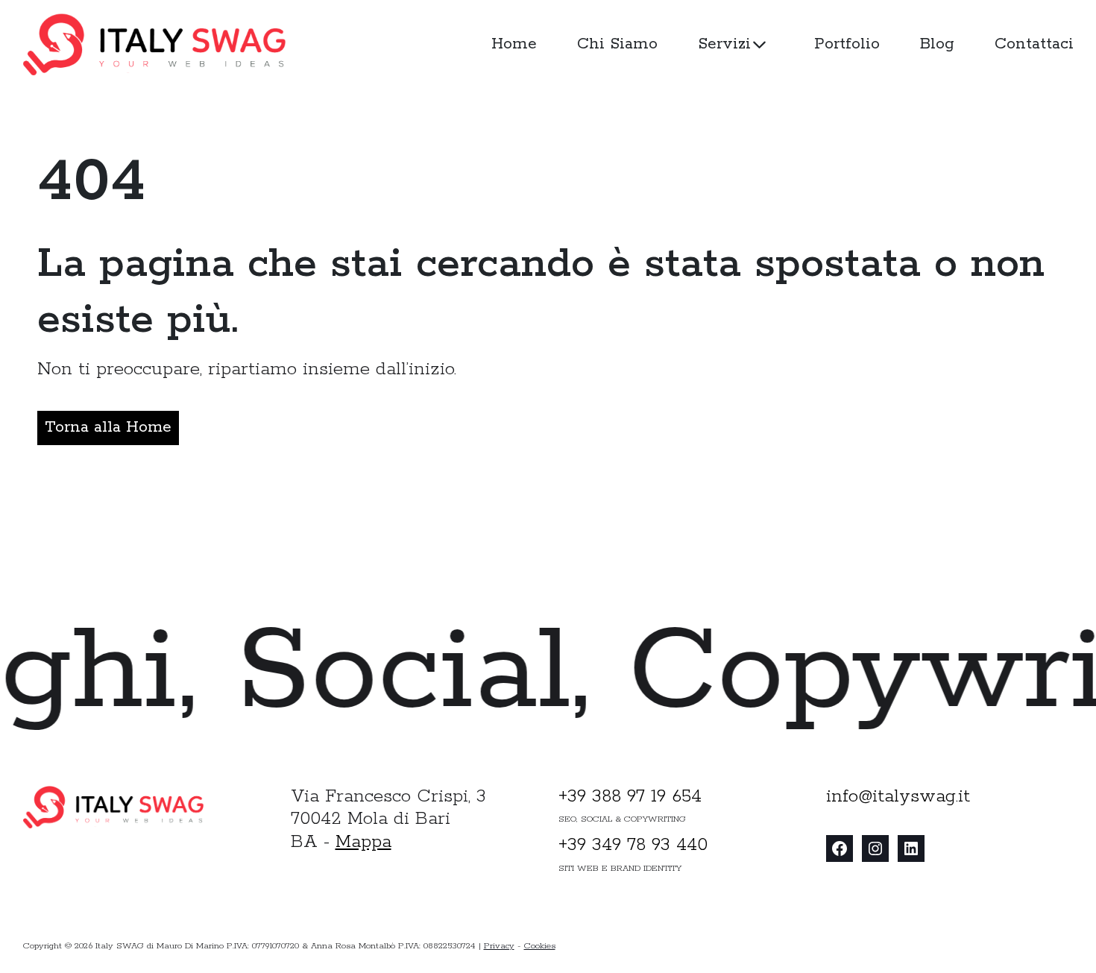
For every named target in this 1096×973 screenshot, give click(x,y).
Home (514, 44)
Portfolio (847, 44)
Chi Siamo (617, 44)
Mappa (363, 842)
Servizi (724, 44)
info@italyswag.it (898, 796)
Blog (937, 44)
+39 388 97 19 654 (630, 796)
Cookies (539, 945)
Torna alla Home (108, 428)
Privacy (499, 945)
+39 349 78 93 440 (633, 845)
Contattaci (1034, 44)
